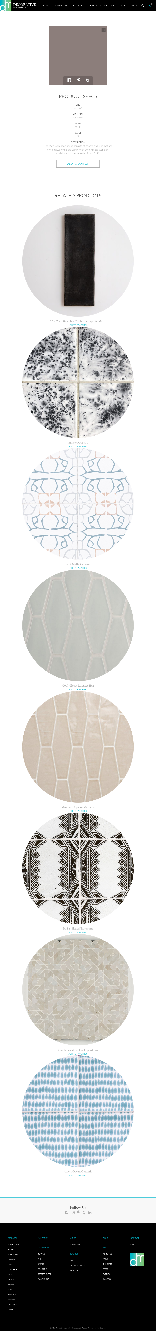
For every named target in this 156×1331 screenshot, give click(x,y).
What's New (13, 1244)
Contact (134, 5)
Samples (12, 1309)
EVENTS (106, 1274)
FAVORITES (12, 1304)
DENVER (41, 1254)
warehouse (43, 1279)
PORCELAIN (13, 1254)
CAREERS (107, 1279)
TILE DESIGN (75, 1260)
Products (46, 5)
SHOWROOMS (44, 1247)
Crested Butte (44, 1274)
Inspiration (61, 5)
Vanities (11, 1299)
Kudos (103, 5)
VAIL (39, 1259)
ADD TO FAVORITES (78, 325)
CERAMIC (12, 1259)
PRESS (105, 1269)
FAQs (105, 1259)
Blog (123, 5)
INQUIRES (134, 1244)
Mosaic (11, 1279)
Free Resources (77, 1265)
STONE (11, 1249)
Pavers (11, 1284)
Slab (10, 1289)
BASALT (41, 1264)
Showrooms (78, 5)
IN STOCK (12, 1294)
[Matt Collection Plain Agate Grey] (78, 55)
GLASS (10, 1264)
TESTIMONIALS (76, 1244)
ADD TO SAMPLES (78, 163)
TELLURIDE (42, 1269)
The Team (107, 1264)
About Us (107, 1254)
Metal (10, 1274)
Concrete (12, 1269)
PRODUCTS (12, 1238)
